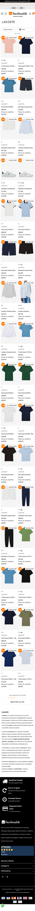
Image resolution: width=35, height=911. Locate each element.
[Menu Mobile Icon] (2, 14)
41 (2, 183)
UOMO (21, 8)
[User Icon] (30, 14)
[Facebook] (2, 876)
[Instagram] (7, 876)
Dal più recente (8, 29)
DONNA (14, 8)
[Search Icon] (6, 14)
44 (4, 183)
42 (21, 183)
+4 (21, 632)
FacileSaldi (17, 769)
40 (19, 142)
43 (2, 305)
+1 (4, 60)
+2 (21, 510)
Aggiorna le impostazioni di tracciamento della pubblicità (17, 892)
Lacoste (9, 769)
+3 (21, 346)
